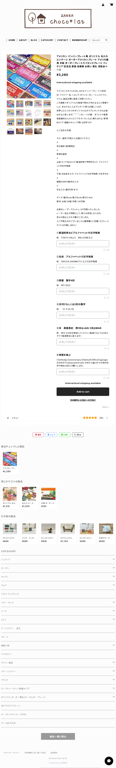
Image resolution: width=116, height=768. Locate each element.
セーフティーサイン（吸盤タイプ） (15, 688)
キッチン (4, 577)
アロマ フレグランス (10, 594)
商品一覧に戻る (58, 736)
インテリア (5, 559)
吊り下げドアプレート (10, 706)
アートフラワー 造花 (11, 628)
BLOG (34, 40)
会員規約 (54, 753)
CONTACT (62, 40)
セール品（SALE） (9, 723)
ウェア (4, 585)
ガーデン (5, 568)
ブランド (4, 680)
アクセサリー (7, 654)
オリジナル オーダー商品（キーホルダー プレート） (23, 697)
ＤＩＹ (3, 620)
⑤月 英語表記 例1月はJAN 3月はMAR (79, 328)
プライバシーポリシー (11, 753)
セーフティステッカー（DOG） (14, 714)
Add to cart (83, 391)
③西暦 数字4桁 (66, 280)
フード (4, 611)
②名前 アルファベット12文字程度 (75, 256)
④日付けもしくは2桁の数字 (71, 304)
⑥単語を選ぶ (64, 354)
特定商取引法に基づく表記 (35, 753)
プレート (5, 637)
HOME (12, 40)
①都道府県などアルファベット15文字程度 (78, 232)
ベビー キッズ (7, 602)
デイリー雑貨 (7, 663)
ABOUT (23, 40)
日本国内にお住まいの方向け (83, 400)
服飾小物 (5, 645)
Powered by (55, 763)
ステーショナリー (8, 671)
